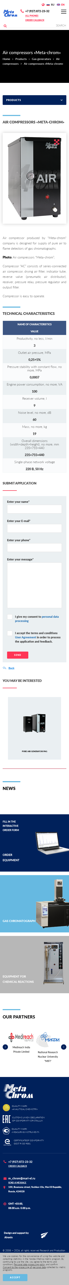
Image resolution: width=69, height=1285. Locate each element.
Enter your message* (20, 559)
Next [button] (63, 1047)
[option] (34, 178)
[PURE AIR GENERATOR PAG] (35, 723)
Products (21, 58)
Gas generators (41, 58)
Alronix (8, 1237)
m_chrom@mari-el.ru (21, 1178)
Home (6, 58)
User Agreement (25, 637)
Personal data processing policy (29, 1264)
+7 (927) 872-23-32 (37, 11)
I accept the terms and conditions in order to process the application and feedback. (38, 637)
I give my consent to (37, 618)
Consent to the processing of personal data (24, 1267)
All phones (31, 15)
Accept (15, 1277)
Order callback (34, 20)
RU (52, 4)
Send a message (17, 1182)
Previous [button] (5, 1047)
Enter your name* (18, 501)
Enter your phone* (18, 540)
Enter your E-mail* (18, 521)
